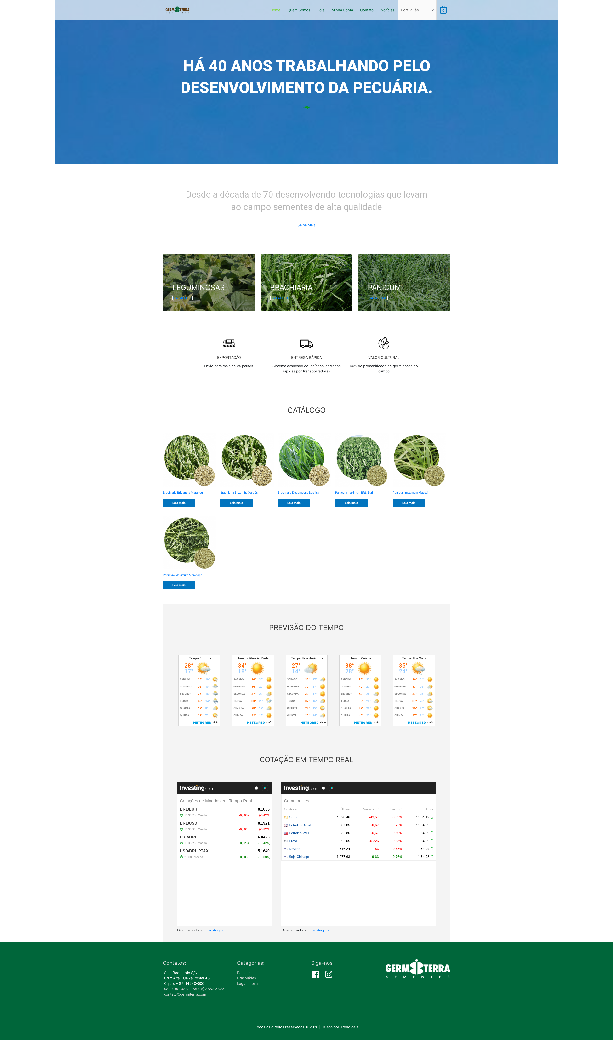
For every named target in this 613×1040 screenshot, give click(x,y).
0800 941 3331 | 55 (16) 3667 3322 (194, 989)
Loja (321, 10)
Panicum (244, 972)
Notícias (387, 10)
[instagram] (329, 974)
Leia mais (179, 503)
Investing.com (216, 930)
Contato (367, 10)
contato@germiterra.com (185, 994)
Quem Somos (299, 10)
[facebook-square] (317, 974)
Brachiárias (246, 978)
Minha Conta (342, 10)
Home (275, 10)
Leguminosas (248, 983)
